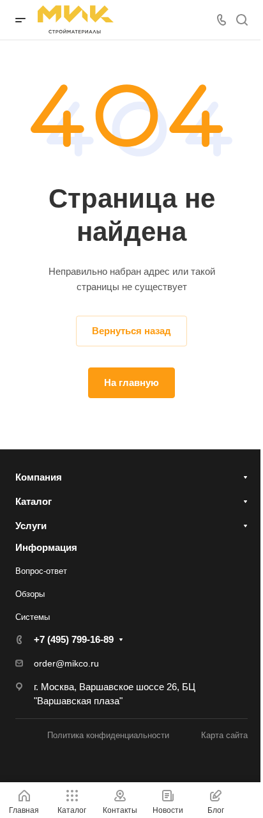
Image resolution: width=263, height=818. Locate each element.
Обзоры (30, 594)
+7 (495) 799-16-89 (74, 639)
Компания (38, 477)
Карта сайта (224, 735)
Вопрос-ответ (41, 571)
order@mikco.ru (66, 663)
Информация (46, 547)
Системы (32, 617)
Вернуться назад (131, 330)
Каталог (33, 501)
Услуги (31, 525)
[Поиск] (242, 20)
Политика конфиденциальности (108, 735)
